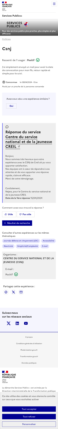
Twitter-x (8, 323)
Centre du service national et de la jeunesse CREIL (28, 141)
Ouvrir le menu (54, 3)
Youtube (26, 323)
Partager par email (21, 292)
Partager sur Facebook (6, 292)
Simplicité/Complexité (27, 246)
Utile (10, 214)
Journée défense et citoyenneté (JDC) (21, 240)
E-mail (45, 246)
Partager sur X (13, 292)
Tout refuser (29, 416)
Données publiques (29, 363)
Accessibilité (48, 240)
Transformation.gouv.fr (29, 356)
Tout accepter (29, 409)
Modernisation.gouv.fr (29, 350)
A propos (29, 337)
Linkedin (17, 323)
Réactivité (8, 246)
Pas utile (27, 214)
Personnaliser (29, 424)
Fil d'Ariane (6, 39)
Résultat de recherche (18, 223)
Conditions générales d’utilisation (29, 343)
